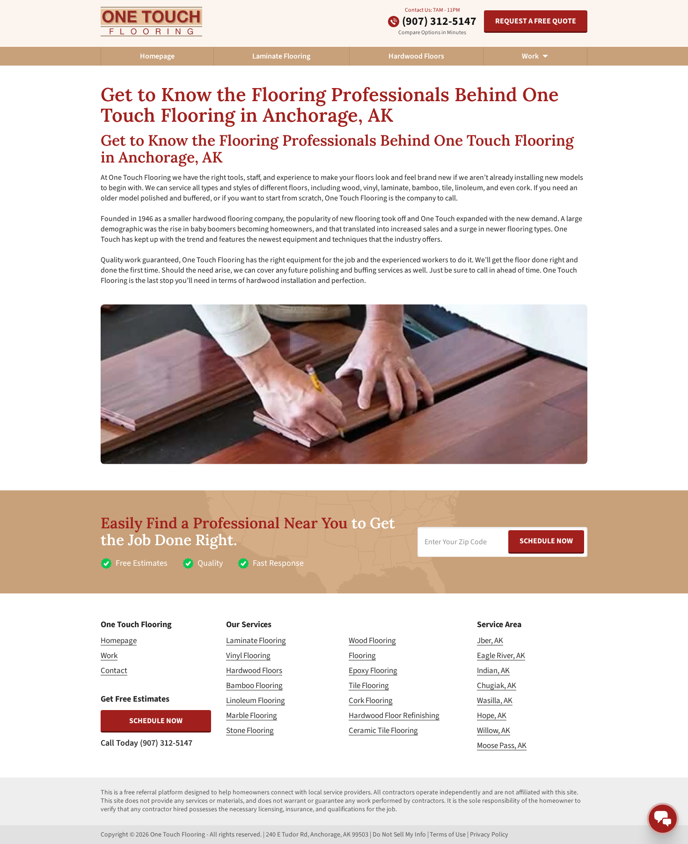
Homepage (157, 56)
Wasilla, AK (494, 700)
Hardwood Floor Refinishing (394, 715)
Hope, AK (491, 715)
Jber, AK (490, 640)
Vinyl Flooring (248, 655)
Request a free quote (535, 21)
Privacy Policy (489, 834)
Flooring (362, 655)
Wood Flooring (372, 640)
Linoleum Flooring (255, 700)
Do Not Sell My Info (399, 834)
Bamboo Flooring (254, 685)
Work (109, 655)
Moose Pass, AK (502, 745)
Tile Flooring (369, 685)
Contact (114, 670)
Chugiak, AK (496, 685)
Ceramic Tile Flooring (383, 730)
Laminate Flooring (281, 56)
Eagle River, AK (501, 655)
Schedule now (156, 721)
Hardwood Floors (416, 56)
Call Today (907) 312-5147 (146, 743)
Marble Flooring (251, 715)
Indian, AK (493, 670)
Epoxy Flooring (373, 670)
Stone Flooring (250, 730)
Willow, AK (493, 730)
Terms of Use (448, 834)
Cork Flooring (371, 700)
